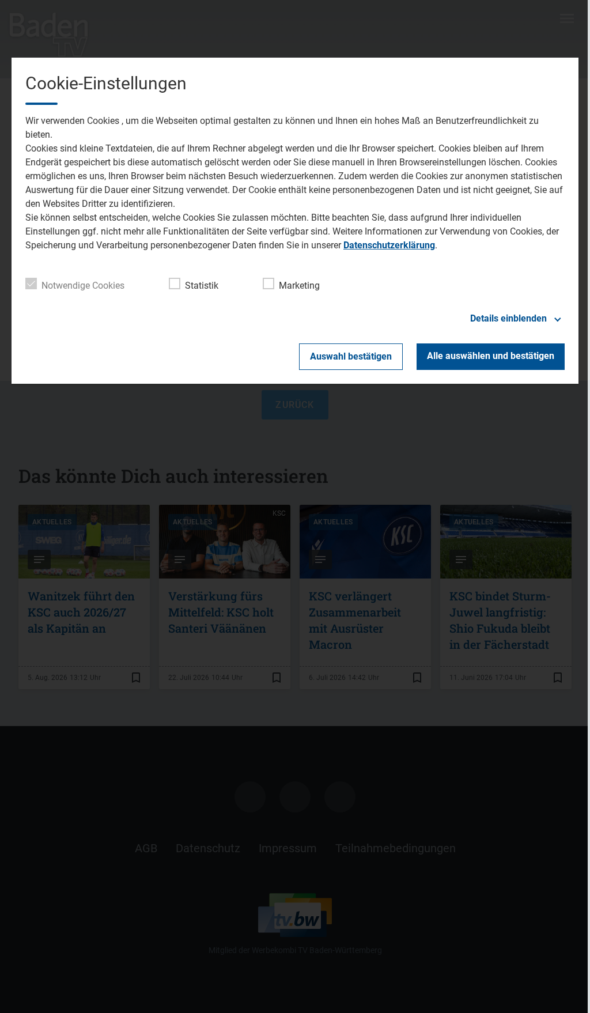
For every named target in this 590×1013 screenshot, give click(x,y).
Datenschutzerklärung (389, 245)
